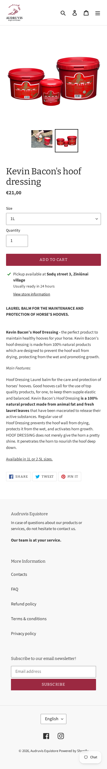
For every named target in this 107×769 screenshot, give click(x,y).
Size (9, 208)
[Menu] (97, 13)
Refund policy (23, 604)
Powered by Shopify (73, 750)
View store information (31, 294)
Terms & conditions (29, 619)
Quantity (13, 230)
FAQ (14, 589)
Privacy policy (23, 634)
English (51, 719)
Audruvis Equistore (44, 750)
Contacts (19, 574)
